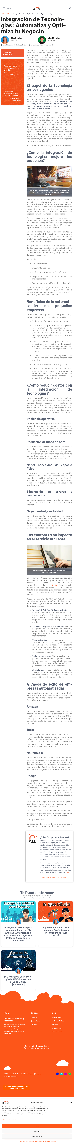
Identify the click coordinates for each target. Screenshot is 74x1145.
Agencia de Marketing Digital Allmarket (21, 1074)
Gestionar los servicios (9, 1119)
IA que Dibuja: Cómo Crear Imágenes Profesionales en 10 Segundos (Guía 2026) (56, 931)
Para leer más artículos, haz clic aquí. (53, 877)
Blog (8, 14)
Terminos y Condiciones (49, 1141)
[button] (71, 1102)
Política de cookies (23, 1141)
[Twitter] (61, 1074)
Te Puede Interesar (37, 892)
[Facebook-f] (57, 1074)
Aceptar (37, 1126)
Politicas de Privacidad (35, 1141)
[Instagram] (65, 1074)
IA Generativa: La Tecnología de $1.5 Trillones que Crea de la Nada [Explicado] (18, 980)
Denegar (37, 1131)
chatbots (53, 585)
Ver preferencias (37, 1136)
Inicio (3, 14)
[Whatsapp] (69, 1074)
